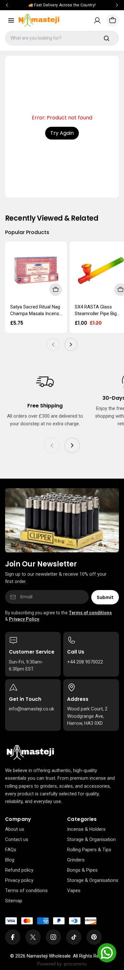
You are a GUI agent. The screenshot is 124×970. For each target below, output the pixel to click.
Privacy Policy (24, 619)
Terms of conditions (90, 612)
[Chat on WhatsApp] (106, 952)
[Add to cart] (55, 289)
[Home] (30, 753)
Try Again (62, 133)
